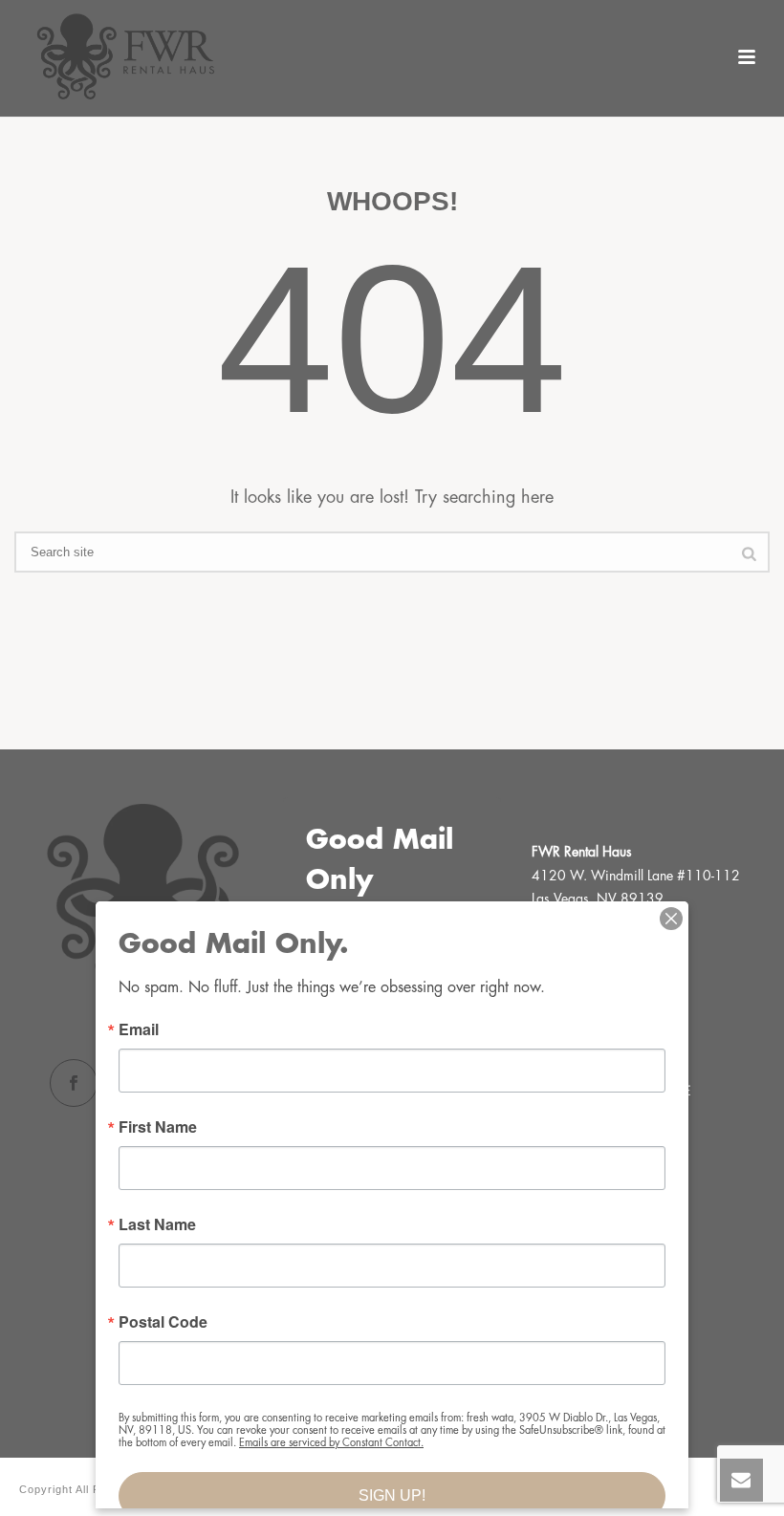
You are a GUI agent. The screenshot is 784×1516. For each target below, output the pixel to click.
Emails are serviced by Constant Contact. (331, 1443)
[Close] (671, 918)
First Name (158, 1127)
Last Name (157, 1224)
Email (139, 1029)
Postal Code (163, 1322)
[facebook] (74, 1083)
